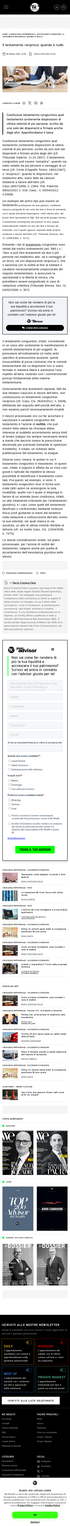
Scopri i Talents (44, 1437)
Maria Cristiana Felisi (45, 54)
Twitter (30, 103)
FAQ (4, 1432)
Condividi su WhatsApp (41, 103)
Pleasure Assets (9, 1465)
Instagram (46, 1461)
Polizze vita (33, 1011)
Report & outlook (24, 1087)
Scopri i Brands (44, 1441)
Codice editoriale (10, 1428)
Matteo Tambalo (29, 1059)
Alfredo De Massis (30, 971)
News (39, 1419)
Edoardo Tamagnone (31, 1041)
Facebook (24, 103)
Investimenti (8, 1087)
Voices (40, 1423)
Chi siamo (7, 1419)
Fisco (30, 888)
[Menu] (6, 7)
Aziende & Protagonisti (13, 1475)
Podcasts (41, 1428)
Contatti (5, 1423)
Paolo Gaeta (27, 936)
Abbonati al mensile (11, 1446)
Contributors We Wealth (33, 917)
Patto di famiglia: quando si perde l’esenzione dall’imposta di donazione (43, 1053)
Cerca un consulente (47, 1432)
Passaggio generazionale (19, 573)
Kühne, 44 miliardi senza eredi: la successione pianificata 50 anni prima (43, 930)
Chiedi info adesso (37, 328)
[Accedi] (56, 7)
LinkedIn (36, 103)
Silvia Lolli (26, 1022)
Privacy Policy (25, 1505)
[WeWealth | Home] (35, 7)
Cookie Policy (52, 1505)
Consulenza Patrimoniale (22, 34)
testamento (33, 244)
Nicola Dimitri (28, 899)
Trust (43, 573)
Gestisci (35, 1522)
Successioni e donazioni (49, 34)
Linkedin (45, 1476)
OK (35, 1514)
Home (5, 34)
